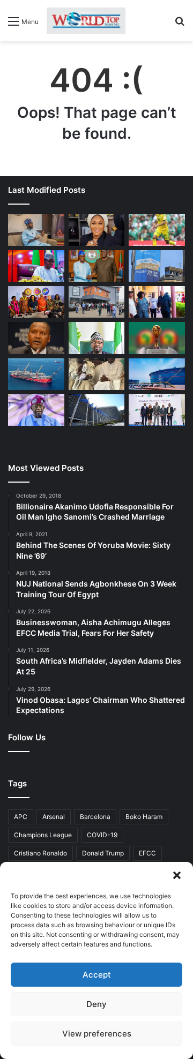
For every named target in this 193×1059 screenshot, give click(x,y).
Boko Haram (143, 817)
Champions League (43, 835)
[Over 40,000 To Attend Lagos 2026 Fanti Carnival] (36, 302)
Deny (96, 1004)
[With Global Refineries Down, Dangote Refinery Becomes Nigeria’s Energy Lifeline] (157, 374)
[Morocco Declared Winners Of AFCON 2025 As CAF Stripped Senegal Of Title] (157, 338)
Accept (97, 975)
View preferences (96, 1033)
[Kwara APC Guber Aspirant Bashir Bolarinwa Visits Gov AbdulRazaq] (97, 266)
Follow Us (27, 737)
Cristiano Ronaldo (40, 853)
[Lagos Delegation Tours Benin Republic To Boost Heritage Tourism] (157, 302)
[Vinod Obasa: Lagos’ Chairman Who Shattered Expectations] (36, 230)
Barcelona (95, 817)
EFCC (147, 853)
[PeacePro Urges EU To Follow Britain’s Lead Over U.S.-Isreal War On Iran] (97, 410)
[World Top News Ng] (86, 20)
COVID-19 (102, 835)
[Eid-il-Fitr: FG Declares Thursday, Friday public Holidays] (97, 338)
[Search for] (179, 25)
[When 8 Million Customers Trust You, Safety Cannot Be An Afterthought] (157, 266)
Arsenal (53, 817)
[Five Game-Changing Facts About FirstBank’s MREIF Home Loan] (157, 410)
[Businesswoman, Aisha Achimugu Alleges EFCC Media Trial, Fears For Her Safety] (97, 230)
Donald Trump (103, 853)
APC (20, 817)
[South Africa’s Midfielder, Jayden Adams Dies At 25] (157, 230)
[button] (177, 875)
